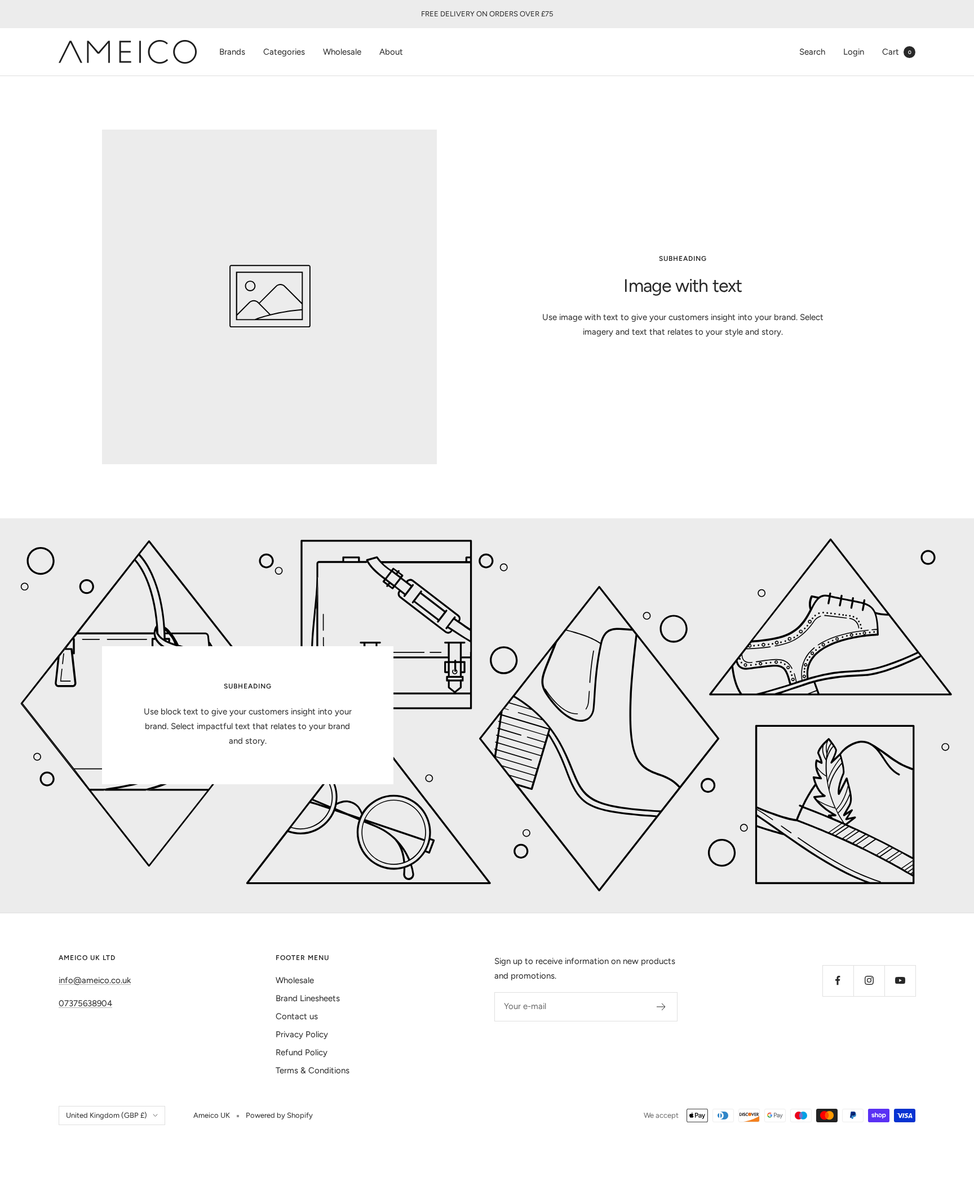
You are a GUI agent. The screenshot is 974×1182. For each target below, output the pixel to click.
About (391, 52)
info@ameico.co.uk (95, 980)
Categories (284, 52)
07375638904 (85, 1003)
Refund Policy (301, 1052)
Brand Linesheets (308, 998)
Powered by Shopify (279, 1115)
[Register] (661, 1007)
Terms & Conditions (312, 1070)
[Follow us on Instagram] (868, 980)
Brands (232, 52)
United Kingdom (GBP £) (106, 1115)
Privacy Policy (302, 1034)
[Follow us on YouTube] (899, 980)
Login (853, 52)
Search (812, 52)
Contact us (297, 1016)
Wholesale (342, 52)
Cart (896, 52)
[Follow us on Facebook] (837, 980)
